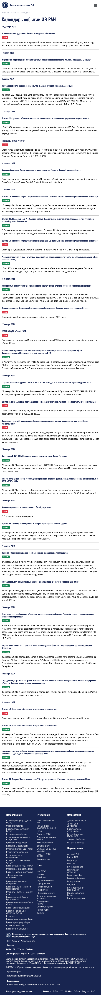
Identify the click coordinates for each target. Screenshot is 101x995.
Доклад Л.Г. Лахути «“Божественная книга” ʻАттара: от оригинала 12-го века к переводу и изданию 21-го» (46, 779)
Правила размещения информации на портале (24, 975)
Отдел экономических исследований (19, 869)
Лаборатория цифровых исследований (14, 876)
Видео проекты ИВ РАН (45, 842)
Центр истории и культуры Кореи (18, 922)
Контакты (40, 913)
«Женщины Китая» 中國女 (13, 140)
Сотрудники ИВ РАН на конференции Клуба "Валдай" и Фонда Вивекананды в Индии (38, 85)
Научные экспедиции (75, 867)
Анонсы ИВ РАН (73, 854)
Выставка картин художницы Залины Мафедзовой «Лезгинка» (28, 33)
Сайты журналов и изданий (16, 953)
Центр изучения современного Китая (19, 919)
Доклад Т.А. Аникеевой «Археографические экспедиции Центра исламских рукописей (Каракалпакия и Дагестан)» (50, 196)
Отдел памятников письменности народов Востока (18, 838)
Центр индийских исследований (18, 908)
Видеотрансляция (73, 881)
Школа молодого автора (75, 842)
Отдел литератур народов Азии (17, 852)
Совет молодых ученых (45, 906)
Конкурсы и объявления (76, 878)
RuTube (8, 949)
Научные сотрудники (44, 887)
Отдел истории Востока (14, 826)
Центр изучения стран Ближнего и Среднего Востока (18, 888)
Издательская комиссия (45, 880)
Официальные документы (46, 893)
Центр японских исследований (17, 929)
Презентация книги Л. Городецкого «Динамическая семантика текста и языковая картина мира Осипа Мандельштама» (45, 422)
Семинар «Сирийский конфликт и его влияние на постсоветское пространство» (35, 552)
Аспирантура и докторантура (72, 825)
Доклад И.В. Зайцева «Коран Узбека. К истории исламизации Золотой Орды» (34, 523)
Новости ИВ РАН (73, 857)
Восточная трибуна (43, 846)
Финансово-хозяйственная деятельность (46, 897)
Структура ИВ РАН (43, 883)
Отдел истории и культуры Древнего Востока (19, 821)
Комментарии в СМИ (74, 875)
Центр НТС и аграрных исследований (19, 872)
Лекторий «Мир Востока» (76, 839)
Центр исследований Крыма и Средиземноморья (17, 898)
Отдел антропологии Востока (16, 834)
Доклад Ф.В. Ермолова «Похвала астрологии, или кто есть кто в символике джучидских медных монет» (45, 118)
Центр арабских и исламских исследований (16, 882)
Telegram (85, 991)
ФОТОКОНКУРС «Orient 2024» (14, 331)
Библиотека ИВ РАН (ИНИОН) (44, 855)
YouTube (29, 949)
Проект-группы (42, 890)
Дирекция (40, 874)
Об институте (41, 871)
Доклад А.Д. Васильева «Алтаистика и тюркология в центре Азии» (29, 725)
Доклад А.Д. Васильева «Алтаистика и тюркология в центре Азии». (30, 709)
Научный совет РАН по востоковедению (75, 889)
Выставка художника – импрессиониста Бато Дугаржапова (26, 507)
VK (14, 949)
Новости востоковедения (76, 898)
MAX (93, 991)
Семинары (71, 863)
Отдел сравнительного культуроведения (14, 856)
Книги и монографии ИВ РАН (45, 821)
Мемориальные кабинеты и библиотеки (46, 850)
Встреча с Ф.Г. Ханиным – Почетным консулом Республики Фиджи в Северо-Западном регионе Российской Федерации (47, 647)
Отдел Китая (10, 916)
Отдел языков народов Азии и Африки (19, 849)
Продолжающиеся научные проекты (46, 838)
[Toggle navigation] (95, 5)
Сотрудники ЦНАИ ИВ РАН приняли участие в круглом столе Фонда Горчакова (34, 456)
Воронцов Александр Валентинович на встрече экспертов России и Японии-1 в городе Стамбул (41, 170)
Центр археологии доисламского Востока (17, 830)
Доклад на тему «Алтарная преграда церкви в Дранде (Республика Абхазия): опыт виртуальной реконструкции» (49, 401)
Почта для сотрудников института (19, 991)
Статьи (39, 831)
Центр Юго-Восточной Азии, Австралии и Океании (16, 912)
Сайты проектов (37, 953)
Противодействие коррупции (43, 902)
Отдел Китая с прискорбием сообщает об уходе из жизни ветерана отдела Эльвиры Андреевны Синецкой (46, 59)
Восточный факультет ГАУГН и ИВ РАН (75, 835)
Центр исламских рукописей (16, 842)
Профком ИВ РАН (43, 910)
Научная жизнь (9, 13)
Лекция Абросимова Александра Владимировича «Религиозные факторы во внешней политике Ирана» (45, 308)
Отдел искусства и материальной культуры (18, 861)
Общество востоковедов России (75, 894)
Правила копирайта (14, 971)
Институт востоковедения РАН (22, 5)
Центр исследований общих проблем (19, 866)
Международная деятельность (73, 871)
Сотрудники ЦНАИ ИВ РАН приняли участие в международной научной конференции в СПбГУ (41, 581)
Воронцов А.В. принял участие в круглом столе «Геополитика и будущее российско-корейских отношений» (46, 285)
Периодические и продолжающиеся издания (46, 827)
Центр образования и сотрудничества (74, 830)
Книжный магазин (43, 859)
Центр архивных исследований (17, 846)
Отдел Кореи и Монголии (15, 925)
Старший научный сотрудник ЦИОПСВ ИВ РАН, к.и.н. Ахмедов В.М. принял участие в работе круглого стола (46, 382)
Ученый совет (41, 877)
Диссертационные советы (76, 820)
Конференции (72, 860)
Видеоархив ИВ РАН (44, 834)
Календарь (71, 884)
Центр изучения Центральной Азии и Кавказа (19, 903)
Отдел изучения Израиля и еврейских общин (19, 893)
